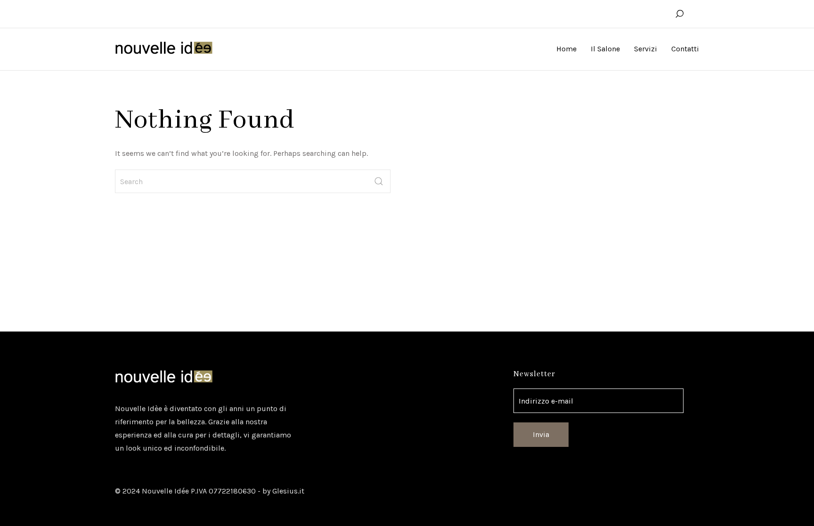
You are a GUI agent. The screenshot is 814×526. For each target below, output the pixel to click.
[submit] (379, 181)
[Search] (679, 14)
